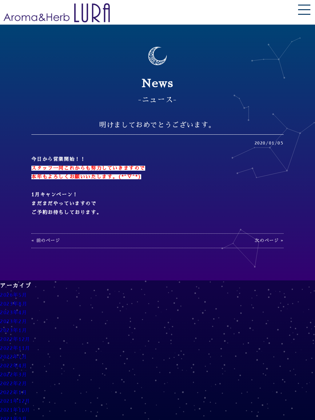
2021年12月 (15, 401)
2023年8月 (13, 304)
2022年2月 (13, 383)
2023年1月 (13, 330)
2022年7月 (13, 357)
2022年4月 (13, 365)
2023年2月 (13, 321)
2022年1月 (13, 392)
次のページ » (269, 240)
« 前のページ (45, 240)
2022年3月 (13, 374)
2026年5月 (13, 295)
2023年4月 (13, 312)
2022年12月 (15, 339)
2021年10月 (15, 410)
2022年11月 (15, 348)
